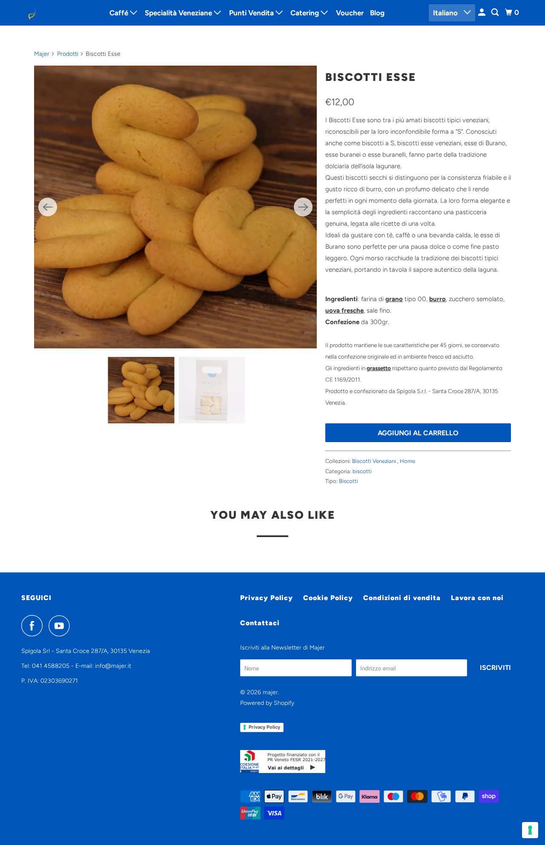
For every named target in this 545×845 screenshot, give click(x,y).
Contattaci (260, 623)
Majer (41, 53)
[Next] (303, 207)
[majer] (59, 13)
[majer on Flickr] (78, 625)
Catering (305, 13)
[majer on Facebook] (34, 625)
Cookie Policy (328, 598)
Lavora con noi (477, 598)
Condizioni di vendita (402, 598)
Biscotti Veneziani (374, 461)
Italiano (446, 13)
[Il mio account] (482, 12)
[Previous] (47, 207)
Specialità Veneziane (179, 13)
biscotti (362, 471)
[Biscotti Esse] (175, 207)
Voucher (350, 13)
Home (407, 461)
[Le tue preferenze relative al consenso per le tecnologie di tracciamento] (530, 830)
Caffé (119, 13)
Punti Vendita (252, 13)
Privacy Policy (266, 598)
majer (270, 692)
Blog (377, 13)
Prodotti (67, 53)
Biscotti (348, 481)
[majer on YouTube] (61, 625)
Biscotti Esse (370, 77)
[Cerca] (496, 12)
